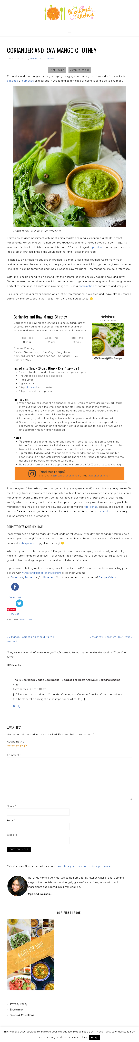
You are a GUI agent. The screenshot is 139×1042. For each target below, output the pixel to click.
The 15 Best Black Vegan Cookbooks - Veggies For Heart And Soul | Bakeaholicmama (66, 679)
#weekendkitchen (99, 475)
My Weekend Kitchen (69, 12)
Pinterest (49, 577)
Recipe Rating (15, 741)
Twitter (29, 577)
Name (11, 806)
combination (86, 286)
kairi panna (90, 506)
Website (12, 834)
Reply (16, 706)
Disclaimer (16, 1009)
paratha (97, 247)
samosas (28, 80)
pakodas (12, 80)
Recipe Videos (108, 577)
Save (101, 358)
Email (11, 820)
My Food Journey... (40, 894)
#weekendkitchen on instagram (41, 572)
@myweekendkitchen (66, 475)
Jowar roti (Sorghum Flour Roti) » (111, 637)
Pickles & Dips (25, 619)
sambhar (105, 511)
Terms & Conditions (22, 1015)
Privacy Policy (18, 1004)
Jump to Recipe (80, 69)
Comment (14, 755)
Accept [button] (94, 1037)
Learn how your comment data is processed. (84, 866)
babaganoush (27, 543)
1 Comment (49, 58)
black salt (31, 387)
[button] (102, 316)
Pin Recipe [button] (115, 358)
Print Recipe (56, 69)
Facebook (17, 577)
